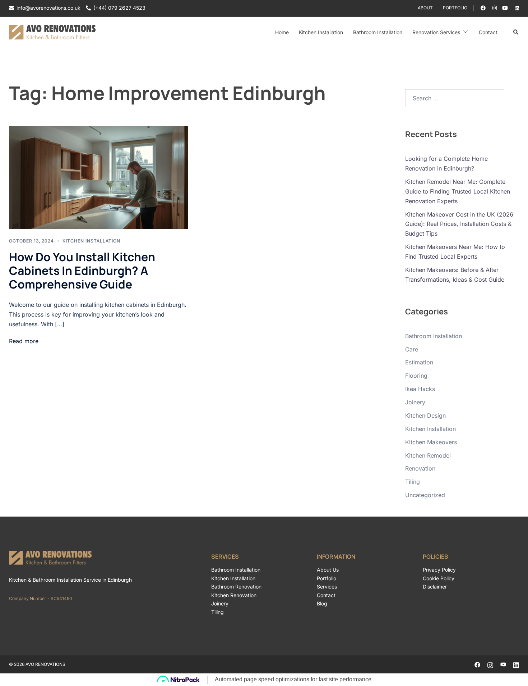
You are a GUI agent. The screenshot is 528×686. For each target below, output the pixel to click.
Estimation (419, 362)
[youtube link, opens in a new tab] (505, 8)
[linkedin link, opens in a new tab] (516, 8)
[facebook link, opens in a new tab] (483, 8)
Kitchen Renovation (233, 595)
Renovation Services (436, 32)
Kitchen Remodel (428, 455)
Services (327, 586)
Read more (23, 341)
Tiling (412, 481)
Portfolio (455, 7)
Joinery (415, 402)
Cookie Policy (438, 578)
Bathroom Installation (377, 32)
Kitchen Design (425, 415)
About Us (328, 570)
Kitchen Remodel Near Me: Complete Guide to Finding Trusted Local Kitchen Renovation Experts (457, 191)
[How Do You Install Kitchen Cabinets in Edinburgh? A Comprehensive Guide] (98, 177)
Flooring (416, 375)
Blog (322, 603)
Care (411, 349)
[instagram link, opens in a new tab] (494, 8)
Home (282, 32)
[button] (516, 32)
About (425, 7)
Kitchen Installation (321, 32)
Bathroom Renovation (236, 586)
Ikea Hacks (420, 388)
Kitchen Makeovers (431, 442)
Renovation (420, 468)
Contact (488, 32)
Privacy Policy (439, 570)
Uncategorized (425, 495)
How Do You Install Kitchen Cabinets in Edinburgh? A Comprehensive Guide (82, 270)
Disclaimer (435, 586)
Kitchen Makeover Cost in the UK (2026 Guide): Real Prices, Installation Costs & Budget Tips (459, 224)
